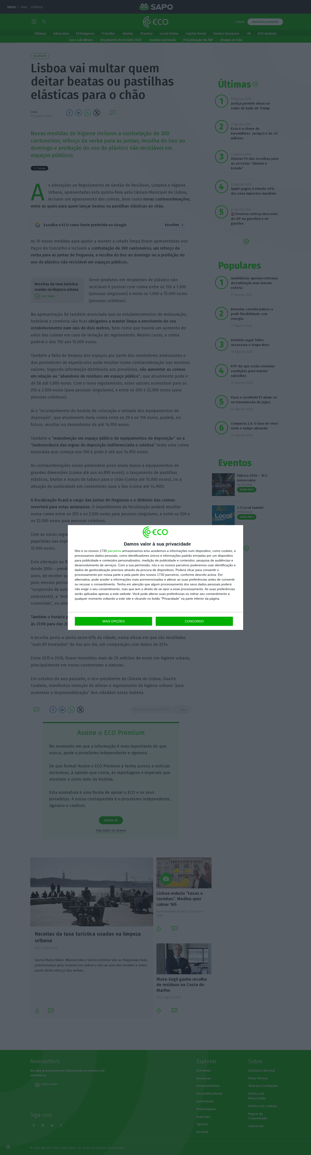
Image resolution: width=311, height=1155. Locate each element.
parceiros (114, 550)
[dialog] (155, 577)
